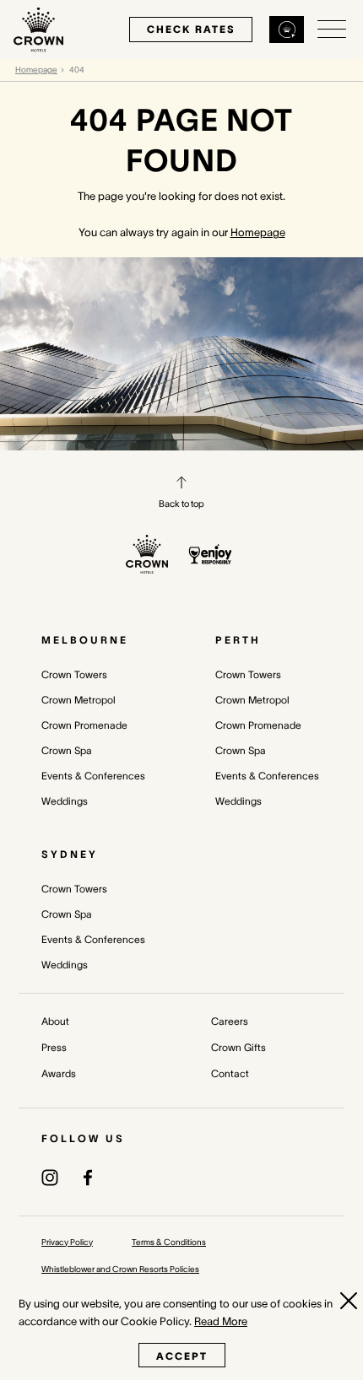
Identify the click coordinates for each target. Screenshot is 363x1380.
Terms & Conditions (169, 1242)
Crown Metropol (78, 699)
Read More (220, 1321)
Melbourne (84, 639)
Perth (238, 639)
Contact (230, 1073)
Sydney (69, 854)
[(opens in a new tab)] (49, 1176)
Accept (182, 1355)
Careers (229, 1021)
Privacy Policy (67, 1242)
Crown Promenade (84, 725)
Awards (58, 1073)
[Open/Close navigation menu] (331, 29)
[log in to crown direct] (287, 29)
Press (54, 1047)
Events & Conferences (93, 775)
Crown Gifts (238, 1047)
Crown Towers (74, 674)
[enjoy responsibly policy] (210, 554)
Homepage (36, 69)
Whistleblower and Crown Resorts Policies (120, 1269)
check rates (191, 29)
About (55, 1021)
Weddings (64, 800)
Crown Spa (66, 750)
